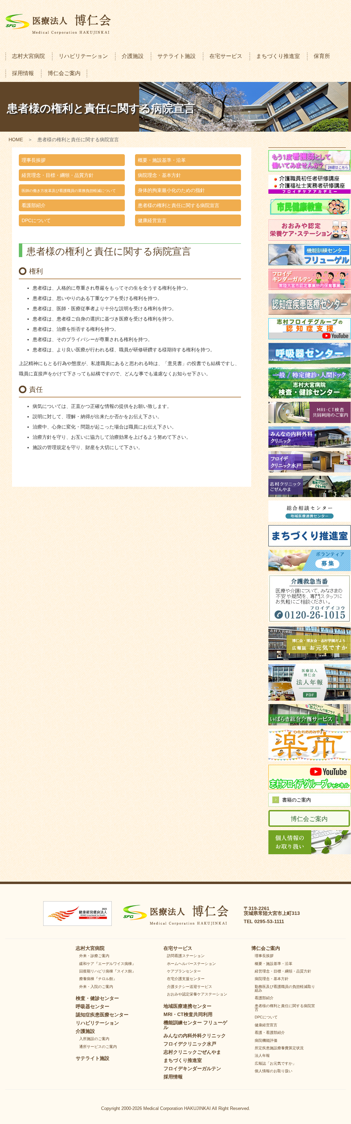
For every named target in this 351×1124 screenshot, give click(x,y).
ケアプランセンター (184, 971)
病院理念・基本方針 (159, 175)
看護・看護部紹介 (270, 1032)
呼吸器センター (92, 1006)
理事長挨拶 (34, 160)
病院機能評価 (266, 1040)
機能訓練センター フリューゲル (195, 1025)
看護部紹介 (34, 205)
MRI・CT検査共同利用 (188, 1014)
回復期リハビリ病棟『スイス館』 (107, 971)
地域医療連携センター (187, 1006)
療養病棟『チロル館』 (98, 979)
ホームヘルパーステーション (191, 964)
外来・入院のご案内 (96, 986)
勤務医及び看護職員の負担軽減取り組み (285, 988)
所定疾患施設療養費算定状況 (279, 1048)
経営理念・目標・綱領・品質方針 (58, 175)
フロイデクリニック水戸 (190, 1044)
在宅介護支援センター (186, 979)
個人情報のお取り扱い (273, 1071)
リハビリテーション (83, 56)
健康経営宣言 (152, 220)
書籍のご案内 (296, 799)
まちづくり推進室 (278, 56)
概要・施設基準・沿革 (162, 160)
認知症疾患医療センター (102, 1014)
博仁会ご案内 (64, 73)
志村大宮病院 (28, 56)
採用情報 (23, 73)
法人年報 (262, 1055)
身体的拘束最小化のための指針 (171, 190)
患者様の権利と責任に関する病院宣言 (178, 205)
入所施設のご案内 (94, 1039)
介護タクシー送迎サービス (189, 986)
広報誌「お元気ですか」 (275, 1063)
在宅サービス (225, 56)
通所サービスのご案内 (98, 1046)
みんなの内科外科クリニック (195, 1035)
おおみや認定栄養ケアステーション (197, 994)
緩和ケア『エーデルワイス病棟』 (107, 964)
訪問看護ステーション (186, 956)
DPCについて (36, 220)
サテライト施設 (176, 56)
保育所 (322, 56)
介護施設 (133, 56)
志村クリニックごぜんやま (192, 1052)
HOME (16, 139)
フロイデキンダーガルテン (192, 1068)
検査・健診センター (97, 998)
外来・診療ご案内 (94, 956)
